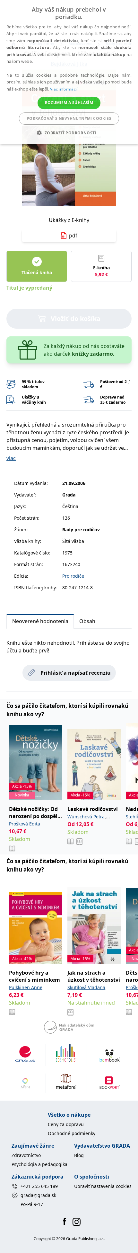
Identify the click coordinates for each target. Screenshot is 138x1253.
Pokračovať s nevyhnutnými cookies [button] (69, 118)
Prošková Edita (24, 824)
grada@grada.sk (38, 1195)
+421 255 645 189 (39, 1186)
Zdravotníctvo (26, 1155)
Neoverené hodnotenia (40, 621)
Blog (79, 1155)
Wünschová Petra (86, 817)
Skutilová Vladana (86, 987)
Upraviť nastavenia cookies (103, 1186)
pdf (73, 235)
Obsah (87, 621)
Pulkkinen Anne (25, 987)
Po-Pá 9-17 (32, 1204)
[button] (69, 133)
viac (11, 458)
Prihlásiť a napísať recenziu (75, 672)
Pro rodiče (73, 576)
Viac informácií (64, 89)
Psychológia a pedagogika (39, 1164)
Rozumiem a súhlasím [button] (69, 102)
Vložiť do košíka (75, 318)
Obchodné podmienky (71, 1133)
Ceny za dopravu (66, 1124)
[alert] (69, 72)
